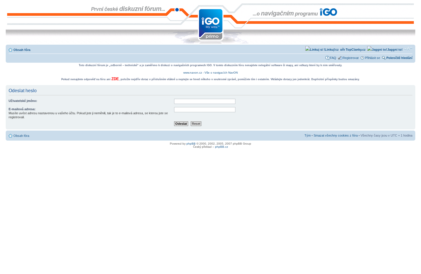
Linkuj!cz (332, 49)
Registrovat (351, 58)
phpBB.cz (221, 146)
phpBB (191, 143)
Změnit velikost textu (408, 48)
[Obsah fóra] (10, 6)
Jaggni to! (395, 49)
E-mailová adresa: (22, 109)
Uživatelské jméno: (23, 100)
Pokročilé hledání (399, 58)
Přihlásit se (372, 58)
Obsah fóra (21, 50)
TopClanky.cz (355, 49)
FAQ (333, 58)
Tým (307, 135)
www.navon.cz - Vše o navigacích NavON (210, 72)
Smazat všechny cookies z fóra (336, 135)
